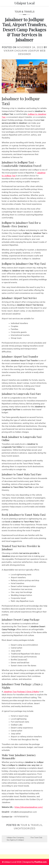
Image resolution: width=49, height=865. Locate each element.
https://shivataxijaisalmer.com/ (29, 807)
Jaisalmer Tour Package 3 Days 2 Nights (21, 691)
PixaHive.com (40, 862)
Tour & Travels (24, 11)
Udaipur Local (24, 3)
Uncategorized (24, 828)
